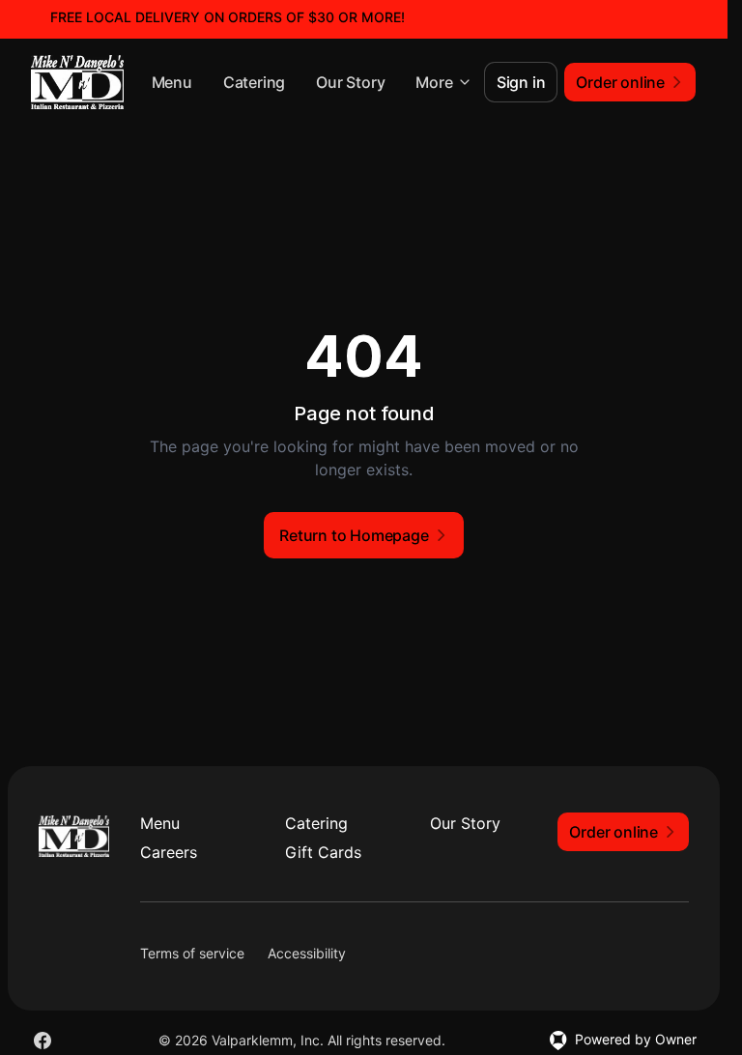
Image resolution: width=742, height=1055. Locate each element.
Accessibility (307, 953)
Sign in (521, 82)
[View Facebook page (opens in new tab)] (42, 1040)
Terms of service (192, 953)
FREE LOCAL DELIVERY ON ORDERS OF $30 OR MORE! (227, 17)
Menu (172, 82)
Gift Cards (323, 852)
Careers (168, 852)
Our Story (350, 82)
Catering (254, 82)
